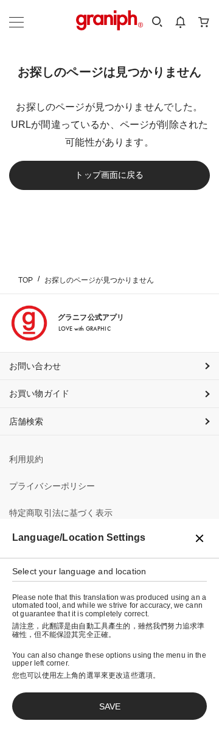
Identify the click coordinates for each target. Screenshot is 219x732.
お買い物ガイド (39, 393)
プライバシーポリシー (52, 486)
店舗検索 (26, 421)
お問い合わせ (35, 366)
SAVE (109, 706)
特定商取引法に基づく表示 (61, 513)
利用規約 (26, 459)
